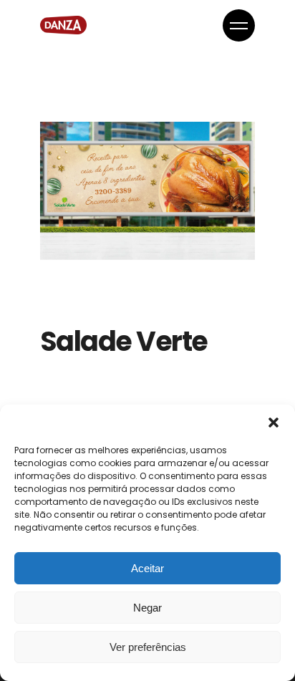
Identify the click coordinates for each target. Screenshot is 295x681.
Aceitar (147, 568)
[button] (273, 422)
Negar (147, 608)
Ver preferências (148, 647)
